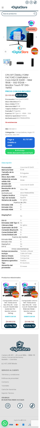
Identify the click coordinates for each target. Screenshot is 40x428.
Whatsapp (20, 151)
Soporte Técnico (8, 393)
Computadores (21, 132)
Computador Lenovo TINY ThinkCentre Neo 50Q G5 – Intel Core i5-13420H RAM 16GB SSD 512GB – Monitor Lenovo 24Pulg (29, 307)
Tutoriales (5, 386)
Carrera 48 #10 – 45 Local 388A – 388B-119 (18, 355)
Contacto (5, 382)
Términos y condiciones (10, 375)
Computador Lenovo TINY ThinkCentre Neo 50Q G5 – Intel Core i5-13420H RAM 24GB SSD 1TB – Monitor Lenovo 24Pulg (10, 307)
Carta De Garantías (9, 389)
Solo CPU (16, 135)
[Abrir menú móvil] (3, 7)
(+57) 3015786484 (10, 364)
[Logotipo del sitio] (19, 7)
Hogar (29, 132)
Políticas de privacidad (10, 378)
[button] (4, 37)
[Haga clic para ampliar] (5, 51)
